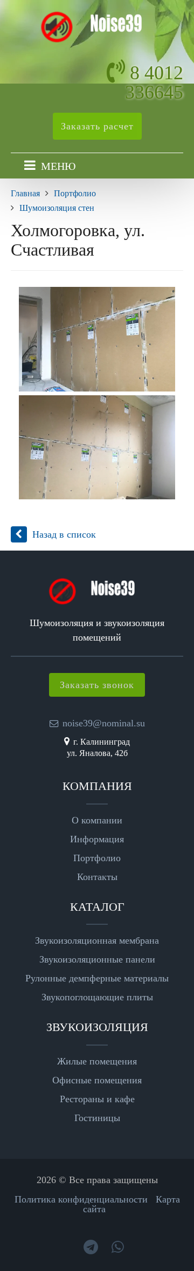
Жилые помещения (97, 1061)
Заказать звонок (97, 684)
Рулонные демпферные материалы (97, 978)
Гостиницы (97, 1118)
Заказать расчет (97, 126)
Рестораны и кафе (97, 1099)
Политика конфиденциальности (81, 1199)
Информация (97, 839)
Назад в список (64, 534)
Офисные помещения (97, 1080)
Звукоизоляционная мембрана (97, 940)
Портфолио (97, 858)
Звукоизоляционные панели (97, 959)
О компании (97, 820)
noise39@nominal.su (104, 723)
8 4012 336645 (154, 82)
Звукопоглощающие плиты (97, 997)
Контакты (97, 877)
